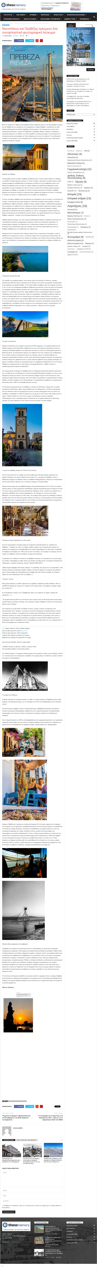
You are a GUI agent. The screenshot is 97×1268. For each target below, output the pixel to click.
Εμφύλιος (88, 188)
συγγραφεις (72, 252)
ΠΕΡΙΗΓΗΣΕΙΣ (45, 15)
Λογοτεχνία (72, 209)
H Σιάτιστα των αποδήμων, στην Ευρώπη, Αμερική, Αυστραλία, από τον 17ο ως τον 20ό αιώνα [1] (31, 1161)
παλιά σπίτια (71, 249)
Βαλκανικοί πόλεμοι (76, 163)
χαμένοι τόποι (72, 254)
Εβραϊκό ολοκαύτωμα (74, 185)
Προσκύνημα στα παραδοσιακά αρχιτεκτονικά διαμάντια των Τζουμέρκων (11, 1160)
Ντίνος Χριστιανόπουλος (76, 219)
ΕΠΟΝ (70, 181)
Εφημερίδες (71, 190)
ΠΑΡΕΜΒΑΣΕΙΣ (84, 19)
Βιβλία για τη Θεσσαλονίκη (74, 166)
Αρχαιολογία (72, 157)
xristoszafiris (8, 35)
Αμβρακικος (12, 1101)
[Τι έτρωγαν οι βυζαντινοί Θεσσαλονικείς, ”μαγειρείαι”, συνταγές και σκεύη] (39, 1240)
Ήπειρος (18, 1101)
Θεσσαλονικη (84, 191)
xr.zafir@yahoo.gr (14, 1242)
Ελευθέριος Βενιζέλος (74, 187)
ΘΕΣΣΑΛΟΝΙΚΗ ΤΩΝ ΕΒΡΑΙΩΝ (50, 19)
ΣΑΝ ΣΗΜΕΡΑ (20, 15)
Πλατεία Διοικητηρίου (72, 227)
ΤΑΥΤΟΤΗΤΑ (8, 15)
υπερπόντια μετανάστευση (86, 251)
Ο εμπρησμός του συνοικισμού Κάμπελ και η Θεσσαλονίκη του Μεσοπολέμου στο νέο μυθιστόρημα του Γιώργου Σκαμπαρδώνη (79, 103)
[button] (94, 17)
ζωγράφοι (86, 246)
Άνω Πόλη (70, 150)
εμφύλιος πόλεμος (73, 246)
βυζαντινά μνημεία (75, 240)
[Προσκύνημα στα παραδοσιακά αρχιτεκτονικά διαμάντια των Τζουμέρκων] (11, 1150)
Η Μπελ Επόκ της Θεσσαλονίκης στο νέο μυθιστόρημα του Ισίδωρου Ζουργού (78, 80)
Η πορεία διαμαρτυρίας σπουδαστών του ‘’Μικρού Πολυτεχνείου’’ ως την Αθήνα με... (54, 1252)
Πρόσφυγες (85, 227)
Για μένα (46, 1156)
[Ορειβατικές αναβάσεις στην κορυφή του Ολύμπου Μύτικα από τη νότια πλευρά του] (53, 1150)
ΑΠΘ (87, 151)
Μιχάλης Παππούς (74, 216)
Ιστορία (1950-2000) (72, 140)
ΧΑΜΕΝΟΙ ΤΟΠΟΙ (69, 19)
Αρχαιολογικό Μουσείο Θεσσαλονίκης (79, 160)
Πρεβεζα (24, 1101)
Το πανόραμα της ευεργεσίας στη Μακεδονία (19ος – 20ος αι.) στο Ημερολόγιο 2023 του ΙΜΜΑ (50, 1118)
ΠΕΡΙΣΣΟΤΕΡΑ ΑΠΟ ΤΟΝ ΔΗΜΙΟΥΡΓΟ (26, 1140)
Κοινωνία (69, 135)
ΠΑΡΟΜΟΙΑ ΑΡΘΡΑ (9, 1140)
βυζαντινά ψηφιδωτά (75, 243)
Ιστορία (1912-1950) (72, 132)
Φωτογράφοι (75, 237)
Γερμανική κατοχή (79, 169)
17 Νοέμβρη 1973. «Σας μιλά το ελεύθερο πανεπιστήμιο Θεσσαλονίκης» (78, 97)
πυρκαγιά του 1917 (83, 249)
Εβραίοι (80, 181)
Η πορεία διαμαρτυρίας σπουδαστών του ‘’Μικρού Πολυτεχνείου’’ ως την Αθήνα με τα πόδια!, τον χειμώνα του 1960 (80, 91)
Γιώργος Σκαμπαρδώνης (75, 172)
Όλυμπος (79, 150)
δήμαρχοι (89, 243)
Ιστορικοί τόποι (75, 202)
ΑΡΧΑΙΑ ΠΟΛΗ (58, 15)
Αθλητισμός (74, 154)
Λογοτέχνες (77, 205)
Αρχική (3, 23)
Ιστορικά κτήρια (79, 198)
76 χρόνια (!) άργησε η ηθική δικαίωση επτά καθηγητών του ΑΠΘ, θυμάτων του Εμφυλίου (16, 1118)
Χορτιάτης (90, 237)
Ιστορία (74, 194)
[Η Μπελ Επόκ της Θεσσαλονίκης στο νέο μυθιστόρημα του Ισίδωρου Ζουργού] (39, 1229)
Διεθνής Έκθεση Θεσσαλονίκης (76, 176)
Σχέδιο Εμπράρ (71, 229)
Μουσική (87, 216)
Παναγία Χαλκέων (72, 221)
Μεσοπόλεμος (75, 212)
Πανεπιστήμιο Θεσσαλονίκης (77, 224)
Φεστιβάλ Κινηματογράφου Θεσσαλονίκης (79, 233)
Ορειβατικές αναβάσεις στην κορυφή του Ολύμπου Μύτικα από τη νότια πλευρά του (53, 1160)
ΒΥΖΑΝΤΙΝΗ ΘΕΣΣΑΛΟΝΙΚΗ (76, 15)
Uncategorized (6, 1156)
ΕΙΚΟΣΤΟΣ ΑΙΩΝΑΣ (30, 19)
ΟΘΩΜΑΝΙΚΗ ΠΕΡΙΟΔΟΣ (11, 19)
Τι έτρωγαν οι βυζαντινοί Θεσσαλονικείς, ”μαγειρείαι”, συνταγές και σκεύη (78, 85)
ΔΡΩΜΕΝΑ (33, 15)
